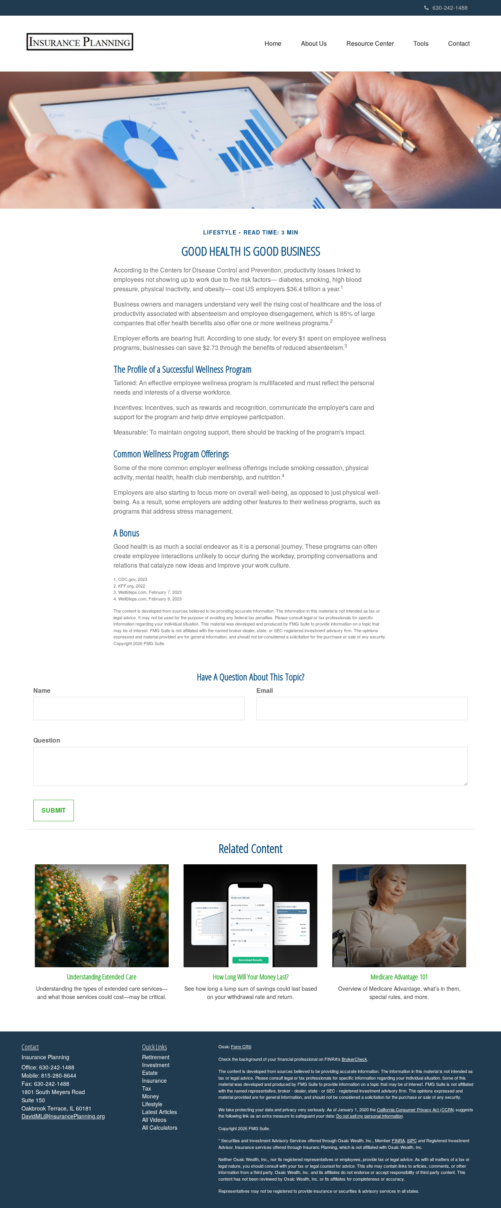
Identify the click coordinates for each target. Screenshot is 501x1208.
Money (150, 1096)
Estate (150, 1072)
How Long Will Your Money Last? (250, 976)
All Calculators (159, 1127)
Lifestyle (152, 1104)
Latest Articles (159, 1112)
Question (46, 740)
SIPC (412, 1140)
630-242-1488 (450, 7)
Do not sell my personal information (369, 1115)
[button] (314, 43)
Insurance (154, 1080)
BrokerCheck (354, 1059)
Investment (155, 1065)
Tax (146, 1088)
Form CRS (241, 1046)
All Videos (154, 1119)
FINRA (398, 1140)
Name (41, 690)
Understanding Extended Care (102, 976)
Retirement (155, 1057)
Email (264, 690)
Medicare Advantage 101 (399, 976)
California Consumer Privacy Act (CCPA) (415, 1109)
